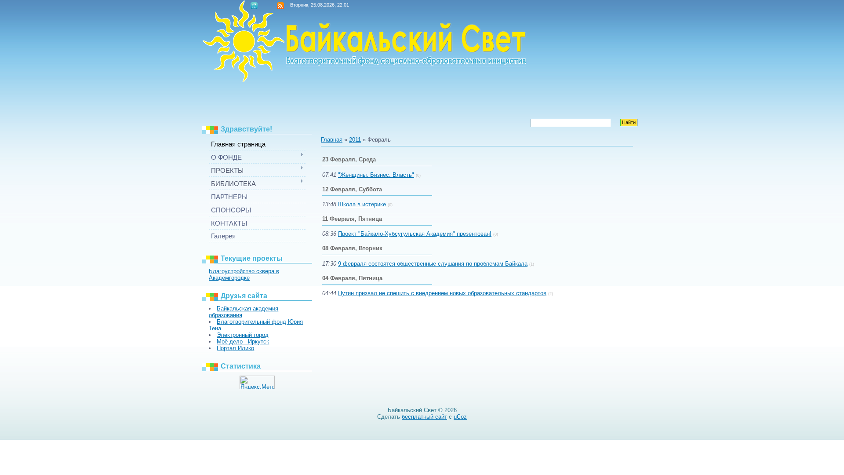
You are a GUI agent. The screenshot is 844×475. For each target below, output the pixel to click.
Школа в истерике (362, 204)
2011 (355, 139)
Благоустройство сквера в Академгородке (244, 274)
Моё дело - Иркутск (243, 341)
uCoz (460, 416)
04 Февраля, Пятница (352, 278)
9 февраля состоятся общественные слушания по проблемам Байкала (433, 263)
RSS (280, 5)
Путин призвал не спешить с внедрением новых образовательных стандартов (442, 293)
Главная (254, 5)
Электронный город (243, 335)
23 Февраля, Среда (349, 159)
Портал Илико (235, 348)
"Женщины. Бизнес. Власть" (376, 175)
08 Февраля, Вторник (352, 248)
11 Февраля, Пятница (352, 219)
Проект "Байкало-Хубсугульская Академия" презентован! (414, 233)
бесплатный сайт (424, 416)
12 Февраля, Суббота (352, 189)
